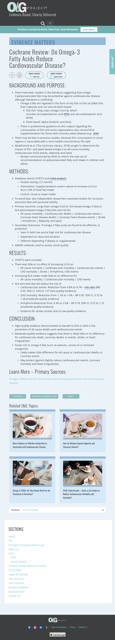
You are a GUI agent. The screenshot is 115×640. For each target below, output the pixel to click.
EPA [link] (67, 114)
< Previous (17, 396)
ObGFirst (112, 61)
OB (10, 540)
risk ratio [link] (90, 287)
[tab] (57, 510)
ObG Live (14, 549)
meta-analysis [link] (58, 178)
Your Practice (16, 583)
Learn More (88, 29)
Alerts (12, 536)
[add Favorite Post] (12, 75)
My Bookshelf (17, 591)
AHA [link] (95, 133)
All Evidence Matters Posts (44, 396)
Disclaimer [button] (24, 510)
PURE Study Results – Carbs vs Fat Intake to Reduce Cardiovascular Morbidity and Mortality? (81, 494)
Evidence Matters (33, 41)
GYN (11, 553)
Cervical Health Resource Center (27, 565)
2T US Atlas (15, 570)
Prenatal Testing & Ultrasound (26, 545)
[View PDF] (19, 75)
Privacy (72, 627)
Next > (71, 396)
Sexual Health (19, 561)
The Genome (16, 578)
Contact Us (82, 627)
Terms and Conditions (59, 627)
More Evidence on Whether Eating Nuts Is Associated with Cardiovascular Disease (30, 445)
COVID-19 (14, 596)
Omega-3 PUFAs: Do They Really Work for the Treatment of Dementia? (31, 492)
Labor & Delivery (18, 574)
